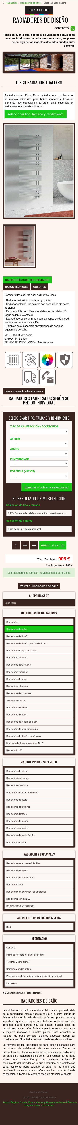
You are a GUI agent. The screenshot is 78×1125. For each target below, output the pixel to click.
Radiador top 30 (14, 750)
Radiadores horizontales (18, 664)
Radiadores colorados (17, 785)
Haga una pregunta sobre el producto (24, 391)
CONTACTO (61, 28)
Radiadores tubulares (17, 686)
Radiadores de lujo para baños (21, 650)
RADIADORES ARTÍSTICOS (20, 905)
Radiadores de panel (16, 678)
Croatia (23, 1102)
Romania (72, 1102)
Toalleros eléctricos (15, 700)
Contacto (10, 947)
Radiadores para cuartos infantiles (23, 863)
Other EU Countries (44, 1105)
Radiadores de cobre (16, 842)
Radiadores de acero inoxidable (22, 792)
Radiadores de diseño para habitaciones (26, 643)
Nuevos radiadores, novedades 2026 (24, 743)
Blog (8, 926)
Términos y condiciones (18, 961)
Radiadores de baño (30, 2)
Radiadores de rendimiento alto (22, 721)
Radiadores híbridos (16, 714)
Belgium (15, 1102)
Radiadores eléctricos (17, 707)
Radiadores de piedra (17, 820)
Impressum (11, 983)
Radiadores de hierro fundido (20, 835)
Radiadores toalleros (16, 657)
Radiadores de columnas (18, 693)
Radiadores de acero (16, 799)
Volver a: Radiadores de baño (39, 586)
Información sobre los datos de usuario (25, 954)
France (31, 1102)
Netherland (61, 1102)
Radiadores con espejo (17, 778)
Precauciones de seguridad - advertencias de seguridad (34, 975)
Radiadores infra (14, 884)
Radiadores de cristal (16, 770)
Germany (40, 1102)
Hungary (50, 1102)
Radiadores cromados (17, 827)
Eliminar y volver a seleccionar (46, 487)
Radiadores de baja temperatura (22, 728)
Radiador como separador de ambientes (26, 891)
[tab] (27, 279)
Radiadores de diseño (17, 636)
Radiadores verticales (17, 671)
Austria (6, 1102)
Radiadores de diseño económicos (23, 735)
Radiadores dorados (16, 813)
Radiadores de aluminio (18, 806)
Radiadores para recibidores (20, 877)
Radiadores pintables (17, 870)
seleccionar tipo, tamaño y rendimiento (35, 113)
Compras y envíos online (18, 968)
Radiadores (11, 2)
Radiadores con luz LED (18, 898)
